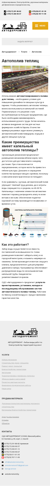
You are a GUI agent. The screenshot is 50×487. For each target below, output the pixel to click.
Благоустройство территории (14, 369)
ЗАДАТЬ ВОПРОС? (25, 42)
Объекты (5, 423)
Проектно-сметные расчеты (13, 382)
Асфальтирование (9, 360)
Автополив (6, 372)
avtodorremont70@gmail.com (16, 465)
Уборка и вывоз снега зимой (13, 379)
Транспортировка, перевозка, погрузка (18, 376)
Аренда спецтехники (10, 417)
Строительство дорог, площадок (15, 363)
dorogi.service (10, 469)
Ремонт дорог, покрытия (12, 366)
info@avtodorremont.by (14, 462)
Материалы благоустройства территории (19, 410)
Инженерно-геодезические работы (16, 385)
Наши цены (6, 388)
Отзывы (5, 420)
